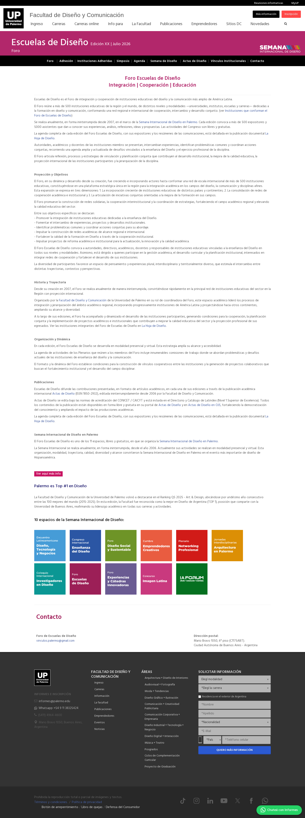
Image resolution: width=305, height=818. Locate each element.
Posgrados (151, 749)
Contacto (257, 61)
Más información (266, 14)
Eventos (99, 722)
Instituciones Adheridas (94, 61)
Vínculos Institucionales (228, 61)
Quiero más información (234, 750)
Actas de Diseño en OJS (204, 405)
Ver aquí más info (48, 473)
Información (101, 696)
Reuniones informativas (268, 3)
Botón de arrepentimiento (60, 807)
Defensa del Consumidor (123, 807)
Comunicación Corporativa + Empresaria (162, 717)
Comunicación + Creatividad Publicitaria (162, 706)
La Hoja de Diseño (154, 326)
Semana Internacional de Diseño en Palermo (168, 122)
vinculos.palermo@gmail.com (55, 640)
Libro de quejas (92, 807)
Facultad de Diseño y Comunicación (77, 15)
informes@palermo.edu (54, 701)
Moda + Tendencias (157, 691)
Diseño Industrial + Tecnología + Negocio (164, 727)
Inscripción (291, 14)
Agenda (139, 61)
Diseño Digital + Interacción (162, 736)
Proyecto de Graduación (160, 767)
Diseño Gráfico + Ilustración (161, 698)
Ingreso (99, 683)
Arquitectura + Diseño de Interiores (166, 678)
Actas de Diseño (194, 61)
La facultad (101, 702)
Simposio (123, 61)
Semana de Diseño (163, 61)
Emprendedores (104, 716)
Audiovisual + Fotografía (160, 684)
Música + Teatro (154, 743)
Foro (50, 61)
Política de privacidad (87, 802)
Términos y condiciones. (51, 802)
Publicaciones (102, 709)
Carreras (99, 689)
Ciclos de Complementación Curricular (162, 758)
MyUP (295, 3)
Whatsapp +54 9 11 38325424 (58, 708)
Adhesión (66, 61)
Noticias (99, 729)
